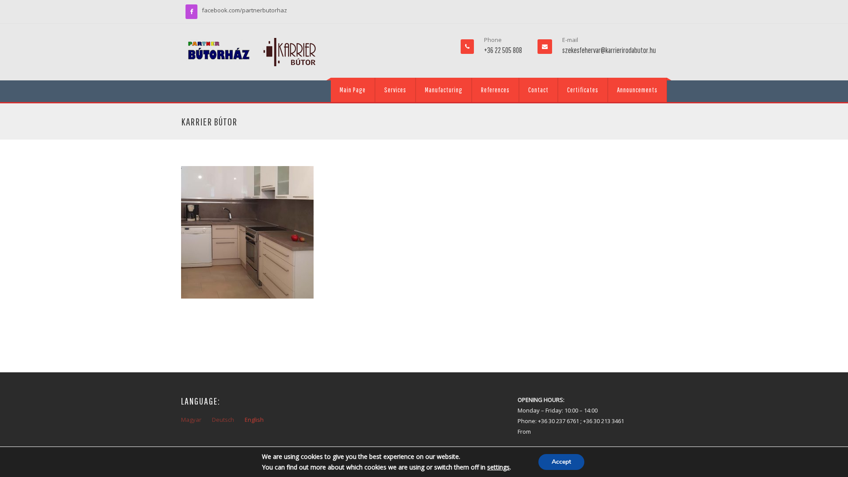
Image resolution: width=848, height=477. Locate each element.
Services (395, 90)
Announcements (637, 90)
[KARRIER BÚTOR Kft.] (251, 52)
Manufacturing (443, 90)
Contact (538, 90)
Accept (561, 462)
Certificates (582, 90)
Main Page (353, 90)
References (495, 90)
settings (498, 467)
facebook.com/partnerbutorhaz (244, 10)
